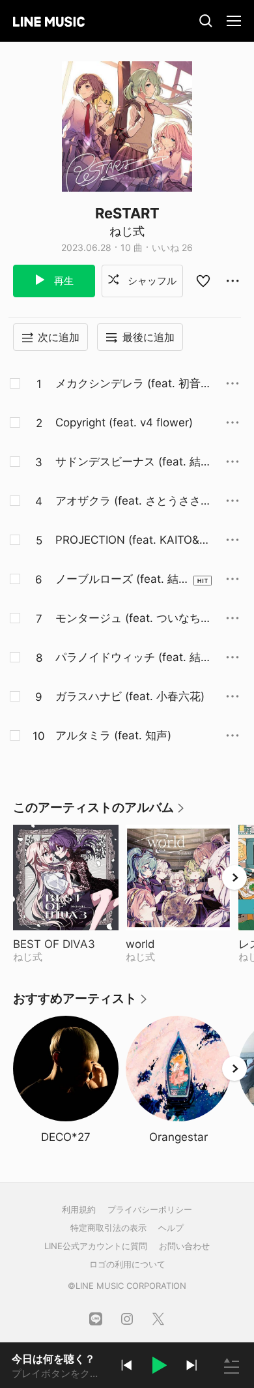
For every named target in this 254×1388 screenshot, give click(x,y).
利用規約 (79, 1209)
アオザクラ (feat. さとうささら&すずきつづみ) (133, 501)
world (173, 944)
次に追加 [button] (58, 337)
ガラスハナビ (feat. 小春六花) (130, 696)
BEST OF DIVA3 (66, 944)
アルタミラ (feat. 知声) (113, 735)
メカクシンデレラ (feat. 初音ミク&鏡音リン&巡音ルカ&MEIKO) (133, 384)
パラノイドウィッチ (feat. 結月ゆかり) (133, 658)
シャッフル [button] (150, 280)
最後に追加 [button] (148, 337)
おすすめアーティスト (80, 1003)
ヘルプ (171, 1227)
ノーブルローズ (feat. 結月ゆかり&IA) (122, 579)
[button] (159, 1367)
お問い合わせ (184, 1246)
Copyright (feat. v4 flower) (124, 422)
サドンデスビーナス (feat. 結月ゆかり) (133, 462)
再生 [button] (62, 280)
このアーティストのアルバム (99, 812)
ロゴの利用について (127, 1264)
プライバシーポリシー (149, 1209)
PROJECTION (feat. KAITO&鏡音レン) (132, 540)
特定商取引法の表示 (108, 1227)
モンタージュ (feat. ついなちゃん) (133, 619)
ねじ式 (127, 231)
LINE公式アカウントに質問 (95, 1246)
